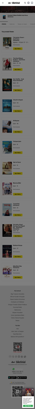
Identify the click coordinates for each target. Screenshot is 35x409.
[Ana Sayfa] (14, 3)
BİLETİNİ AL (28, 406)
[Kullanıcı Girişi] (32, 3)
